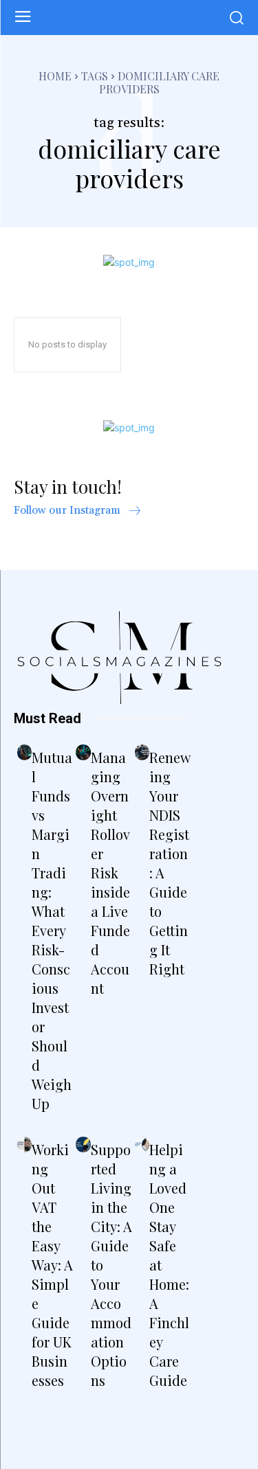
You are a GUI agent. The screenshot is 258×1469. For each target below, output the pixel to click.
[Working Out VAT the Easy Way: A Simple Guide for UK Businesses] (24, 1144)
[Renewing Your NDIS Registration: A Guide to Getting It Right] (142, 752)
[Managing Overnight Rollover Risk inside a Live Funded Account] (83, 752)
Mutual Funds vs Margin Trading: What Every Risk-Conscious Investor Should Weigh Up (52, 930)
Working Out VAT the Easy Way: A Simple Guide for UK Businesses (52, 1264)
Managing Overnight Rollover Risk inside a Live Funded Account (110, 872)
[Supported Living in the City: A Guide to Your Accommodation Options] (83, 1144)
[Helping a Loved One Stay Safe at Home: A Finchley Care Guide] (142, 1144)
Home (55, 76)
